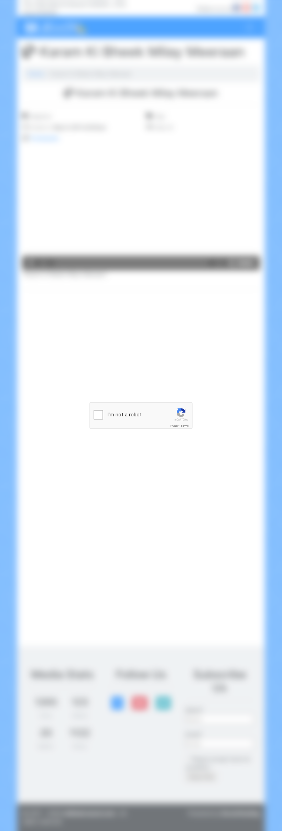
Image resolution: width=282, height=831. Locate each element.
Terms (185, 425)
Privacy (174, 425)
